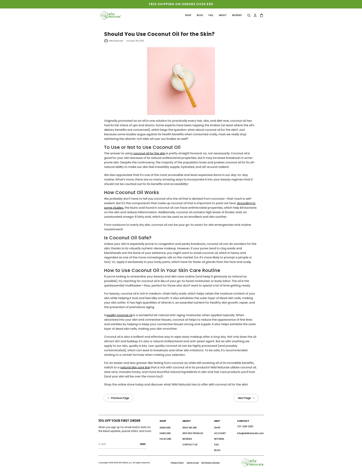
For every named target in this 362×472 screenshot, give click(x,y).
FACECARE (165, 439)
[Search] (249, 15)
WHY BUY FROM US (192, 433)
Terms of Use (193, 462)
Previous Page (120, 398)
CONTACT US (189, 444)
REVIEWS (187, 439)
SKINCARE (165, 427)
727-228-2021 (245, 426)
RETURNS (219, 439)
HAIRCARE (165, 433)
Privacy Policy (177, 462)
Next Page (244, 398)
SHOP (217, 427)
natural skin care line (135, 367)
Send (143, 444)
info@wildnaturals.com (250, 433)
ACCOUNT (220, 433)
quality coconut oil (119, 315)
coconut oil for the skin (149, 153)
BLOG (217, 450)
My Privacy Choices (211, 462)
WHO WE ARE (189, 427)
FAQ (216, 444)
